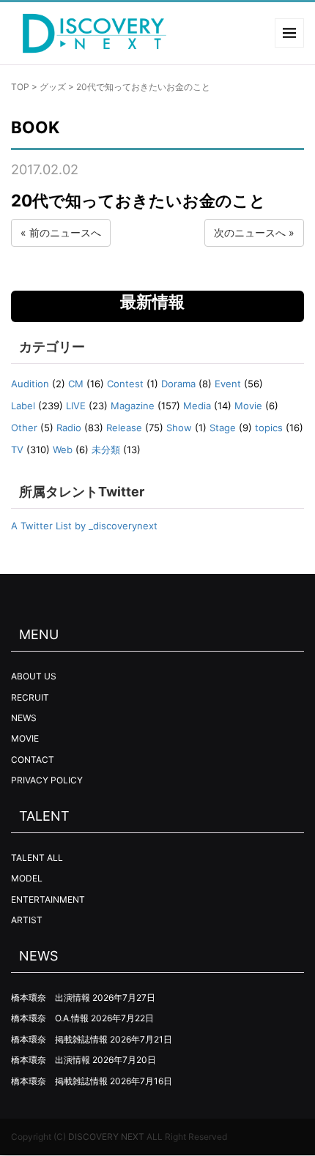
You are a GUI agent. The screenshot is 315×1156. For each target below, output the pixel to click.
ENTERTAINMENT (48, 899)
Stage (223, 427)
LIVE (76, 405)
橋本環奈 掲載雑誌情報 (59, 1039)
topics (269, 427)
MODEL (26, 878)
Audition (30, 383)
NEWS (24, 717)
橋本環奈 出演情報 (50, 997)
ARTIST (26, 919)
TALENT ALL (37, 857)
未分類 (106, 449)
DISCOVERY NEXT (106, 1136)
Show (179, 427)
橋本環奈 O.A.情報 (50, 1018)
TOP (20, 86)
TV (17, 449)
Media (197, 405)
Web (63, 449)
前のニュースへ (65, 232)
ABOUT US (33, 676)
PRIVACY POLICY (47, 780)
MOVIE (25, 738)
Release (124, 427)
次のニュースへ (250, 232)
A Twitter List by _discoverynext (84, 526)
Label (23, 405)
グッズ (53, 86)
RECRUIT (30, 697)
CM (76, 383)
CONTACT (32, 759)
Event (228, 383)
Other (24, 427)
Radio (68, 427)
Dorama (178, 383)
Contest (125, 383)
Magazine (133, 405)
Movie (248, 405)
